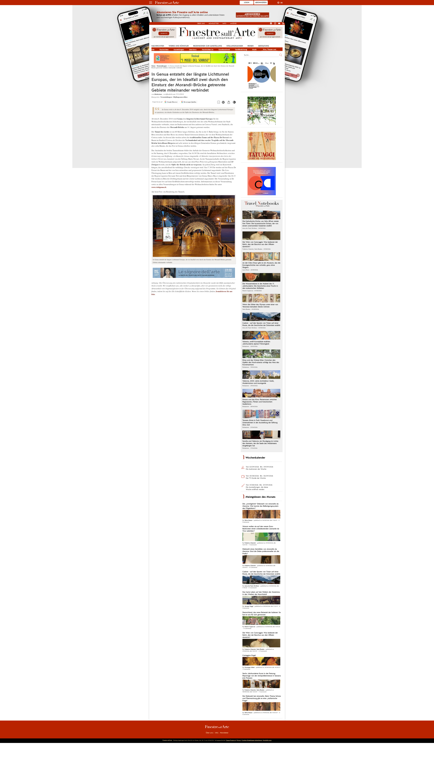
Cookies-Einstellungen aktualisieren (252, 740)
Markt (254, 49)
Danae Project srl (231, 740)
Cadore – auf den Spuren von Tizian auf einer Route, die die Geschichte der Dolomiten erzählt (261, 324)
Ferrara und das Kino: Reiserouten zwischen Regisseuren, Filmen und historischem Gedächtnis (259, 401)
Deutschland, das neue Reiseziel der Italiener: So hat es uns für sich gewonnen (261, 613)
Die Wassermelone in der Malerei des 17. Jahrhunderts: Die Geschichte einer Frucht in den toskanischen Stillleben (260, 286)
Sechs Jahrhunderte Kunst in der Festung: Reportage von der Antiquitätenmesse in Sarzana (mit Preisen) (261, 675)
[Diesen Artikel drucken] (223, 102)
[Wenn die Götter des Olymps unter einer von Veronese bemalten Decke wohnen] (261, 298)
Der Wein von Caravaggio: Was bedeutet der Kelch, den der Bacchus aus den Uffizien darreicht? (260, 244)
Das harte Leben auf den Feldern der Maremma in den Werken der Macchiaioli (261, 593)
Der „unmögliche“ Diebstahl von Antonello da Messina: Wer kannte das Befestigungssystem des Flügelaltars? (260, 506)
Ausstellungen (179, 49)
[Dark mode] (234, 103)
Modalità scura (267, 740)
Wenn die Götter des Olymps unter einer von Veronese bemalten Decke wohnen (260, 305)
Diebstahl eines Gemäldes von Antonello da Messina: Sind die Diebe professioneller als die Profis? (260, 551)
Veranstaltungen (166, 97)
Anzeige (233, 23)
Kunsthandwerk (224, 49)
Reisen (251, 46)
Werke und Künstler (179, 46)
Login (246, 2)
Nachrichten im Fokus (207, 49)
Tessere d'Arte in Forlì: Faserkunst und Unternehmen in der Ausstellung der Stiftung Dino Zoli (259, 422)
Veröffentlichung (241, 49)
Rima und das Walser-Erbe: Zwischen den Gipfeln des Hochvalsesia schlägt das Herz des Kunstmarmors (260, 362)
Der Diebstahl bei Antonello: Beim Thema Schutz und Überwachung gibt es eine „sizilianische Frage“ (261, 698)
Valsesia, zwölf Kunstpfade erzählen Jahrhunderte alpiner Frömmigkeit (256, 342)
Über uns (201, 23)
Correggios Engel (249, 655)
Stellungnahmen (234, 46)
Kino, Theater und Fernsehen (269, 49)
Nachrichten (157, 46)
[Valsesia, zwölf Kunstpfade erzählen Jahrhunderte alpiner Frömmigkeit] (261, 335)
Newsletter (214, 23)
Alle (152, 49)
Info (224, 23)
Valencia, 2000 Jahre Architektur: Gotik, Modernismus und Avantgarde (258, 382)
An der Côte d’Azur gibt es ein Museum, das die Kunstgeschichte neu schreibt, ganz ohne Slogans (261, 265)
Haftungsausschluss (180, 97)
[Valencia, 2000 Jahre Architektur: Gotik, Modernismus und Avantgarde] (261, 374)
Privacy (239, 740)
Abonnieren (261, 2)
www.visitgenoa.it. (159, 187)
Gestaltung (263, 46)
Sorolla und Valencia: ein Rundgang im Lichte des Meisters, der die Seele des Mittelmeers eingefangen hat (260, 443)
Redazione (158, 94)
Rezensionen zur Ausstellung (207, 46)
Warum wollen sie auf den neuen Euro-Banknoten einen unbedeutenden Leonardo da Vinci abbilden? (260, 528)
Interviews (193, 49)
